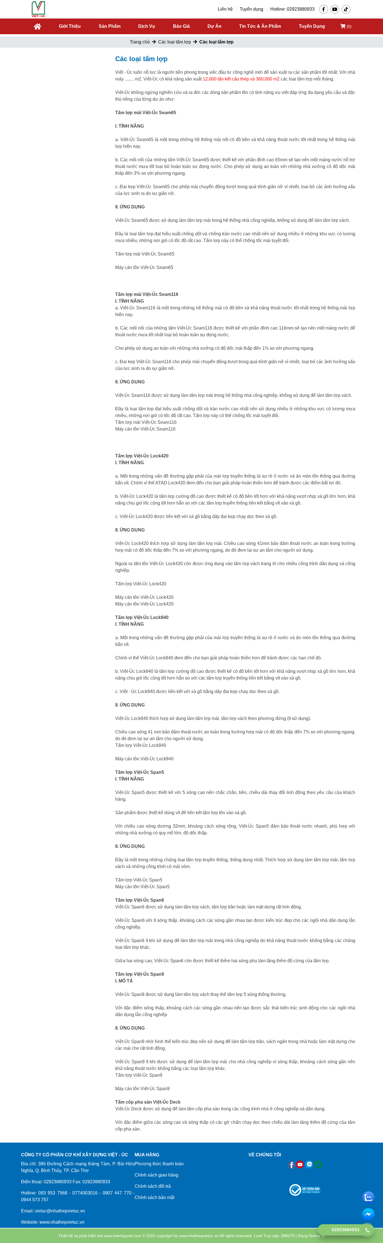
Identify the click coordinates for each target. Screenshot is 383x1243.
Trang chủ (140, 42)
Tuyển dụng (251, 9)
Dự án (214, 26)
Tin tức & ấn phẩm (260, 26)
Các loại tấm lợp (174, 42)
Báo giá (181, 26)
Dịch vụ (146, 26)
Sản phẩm (110, 26)
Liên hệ (225, 9)
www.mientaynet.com (122, 1235)
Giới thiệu (70, 26)
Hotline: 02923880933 (292, 9)
